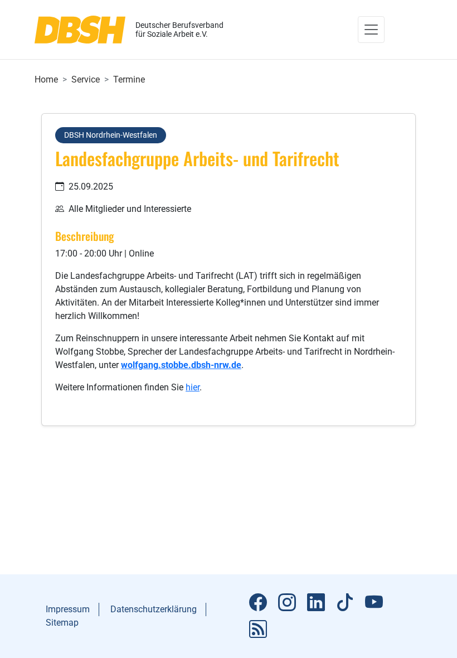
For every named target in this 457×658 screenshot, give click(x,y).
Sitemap (62, 622)
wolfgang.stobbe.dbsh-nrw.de (181, 365)
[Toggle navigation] (371, 29)
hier (193, 387)
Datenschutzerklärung (153, 609)
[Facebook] (258, 602)
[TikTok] (345, 602)
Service (85, 79)
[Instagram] (287, 602)
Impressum (68, 609)
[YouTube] (374, 602)
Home (46, 79)
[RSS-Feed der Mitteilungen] (258, 629)
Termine (129, 79)
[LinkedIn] (316, 602)
